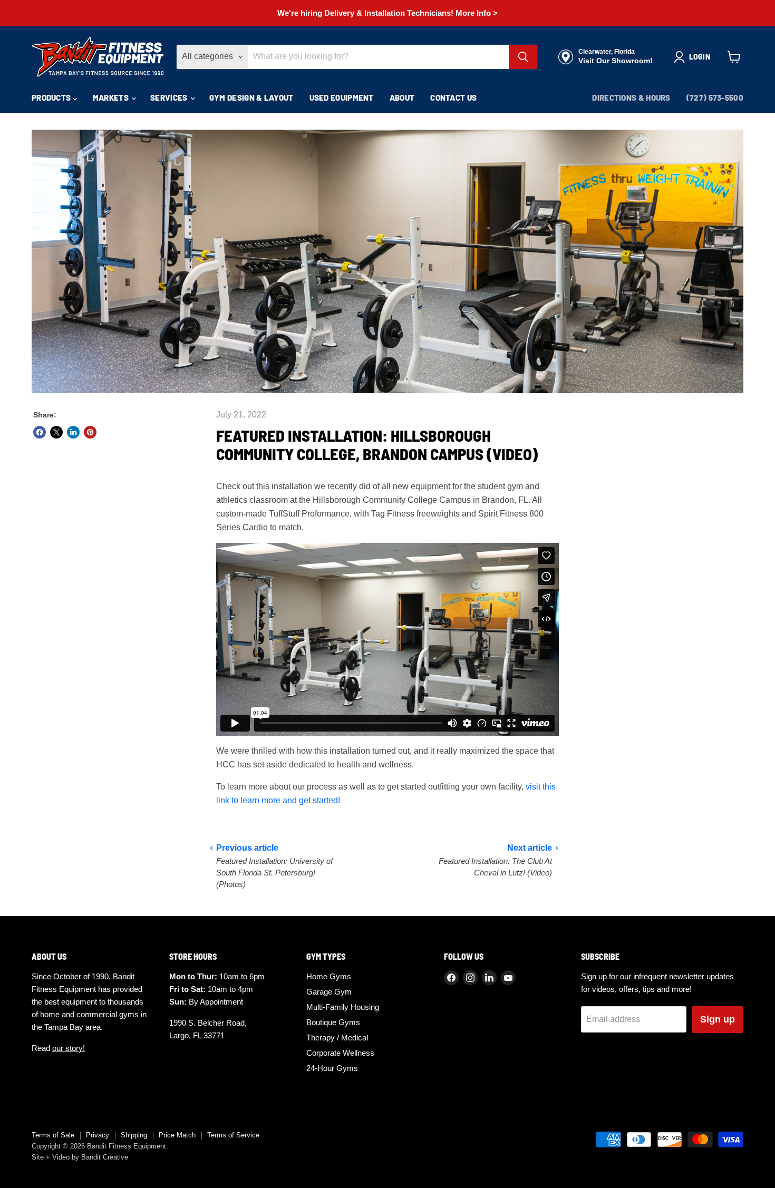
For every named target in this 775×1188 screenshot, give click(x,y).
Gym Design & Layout (251, 97)
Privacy (97, 1135)
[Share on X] (56, 432)
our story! (68, 1048)
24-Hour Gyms (332, 1068)
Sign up (717, 1019)
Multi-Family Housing (342, 1006)
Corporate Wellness (340, 1052)
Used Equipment (341, 97)
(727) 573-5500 (714, 97)
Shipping (134, 1135)
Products (52, 97)
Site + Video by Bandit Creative (80, 1157)
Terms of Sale (53, 1135)
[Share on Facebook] (39, 432)
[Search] (523, 57)
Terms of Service (233, 1135)
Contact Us (453, 97)
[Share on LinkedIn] (73, 432)
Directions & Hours (631, 97)
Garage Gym (329, 991)
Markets (111, 97)
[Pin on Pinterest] (90, 432)
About (402, 97)
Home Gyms (328, 976)
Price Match (177, 1135)
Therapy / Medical (337, 1037)
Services (169, 97)
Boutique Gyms (333, 1022)
